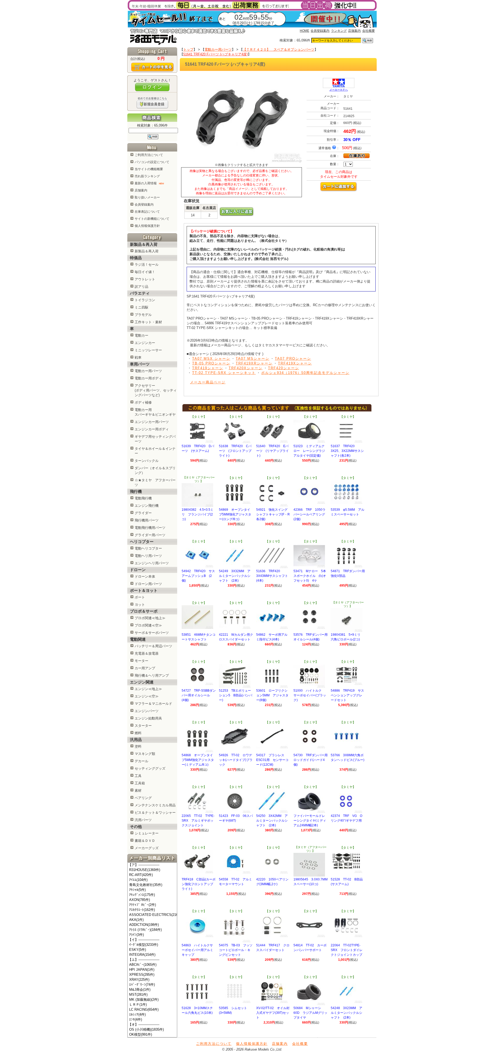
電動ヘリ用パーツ (148, 556)
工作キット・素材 (148, 322)
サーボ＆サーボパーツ (152, 633)
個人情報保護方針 (147, 226)
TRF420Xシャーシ (245, 368)
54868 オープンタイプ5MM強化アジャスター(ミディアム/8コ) (198, 759)
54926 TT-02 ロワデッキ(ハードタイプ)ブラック (236, 759)
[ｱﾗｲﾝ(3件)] (152, 934)
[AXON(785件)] (152, 900)
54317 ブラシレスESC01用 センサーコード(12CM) (272, 759)
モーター (141, 661)
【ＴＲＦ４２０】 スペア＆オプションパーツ (278, 49)
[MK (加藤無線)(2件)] (152, 999)
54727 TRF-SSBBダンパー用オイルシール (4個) (199, 695)
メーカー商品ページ (207, 382)
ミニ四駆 (141, 307)
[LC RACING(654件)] (152, 1009)
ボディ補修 (143, 402)
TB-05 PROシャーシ (211, 363)
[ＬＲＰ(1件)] (152, 1004)
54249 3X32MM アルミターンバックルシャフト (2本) (234, 575)
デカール (141, 761)
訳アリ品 (141, 287)
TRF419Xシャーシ (295, 363)
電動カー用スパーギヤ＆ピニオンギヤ (155, 412)
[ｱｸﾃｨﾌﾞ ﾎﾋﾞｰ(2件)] (152, 904)
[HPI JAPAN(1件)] (152, 969)
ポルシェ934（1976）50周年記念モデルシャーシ (305, 373)
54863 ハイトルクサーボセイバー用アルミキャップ (197, 950)
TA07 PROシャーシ (293, 359)
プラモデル (143, 315)
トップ (188, 49)
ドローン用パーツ (148, 584)
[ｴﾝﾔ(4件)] (152, 1019)
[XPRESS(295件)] (152, 974)
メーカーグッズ (147, 848)
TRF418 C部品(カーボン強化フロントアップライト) (199, 884)
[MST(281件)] (152, 994)
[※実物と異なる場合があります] (241, 162)
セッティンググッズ (150, 768)
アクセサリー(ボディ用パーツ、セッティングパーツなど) (156, 390)
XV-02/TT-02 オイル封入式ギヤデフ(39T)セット (273, 1012)
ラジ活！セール (147, 265)
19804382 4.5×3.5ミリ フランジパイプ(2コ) (197, 514)
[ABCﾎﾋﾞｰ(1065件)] (152, 964)
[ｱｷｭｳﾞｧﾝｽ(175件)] (152, 895)
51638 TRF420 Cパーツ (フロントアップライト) (235, 450)
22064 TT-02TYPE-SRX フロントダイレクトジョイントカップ (347, 950)
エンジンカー (145, 343)
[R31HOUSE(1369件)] (152, 870)
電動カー (141, 335)
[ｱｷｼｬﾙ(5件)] (152, 890)
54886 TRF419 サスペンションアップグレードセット (347, 695)
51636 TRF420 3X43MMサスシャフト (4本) (273, 575)
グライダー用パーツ (150, 535)
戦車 (138, 357)
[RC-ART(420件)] (152, 875)
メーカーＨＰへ (338, 89)
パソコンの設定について (152, 162)
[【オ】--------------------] (152, 1024)
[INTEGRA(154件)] (152, 954)
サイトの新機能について (152, 219)
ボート (140, 597)
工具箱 (140, 783)
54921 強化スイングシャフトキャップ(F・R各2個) (273, 514)
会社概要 (368, 31)
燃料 (138, 733)
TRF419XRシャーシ (254, 363)
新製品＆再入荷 (147, 251)
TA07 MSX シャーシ (211, 359)
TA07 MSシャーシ (252, 359)
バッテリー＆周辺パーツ (153, 646)
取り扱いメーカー (147, 197)
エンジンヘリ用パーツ (152, 563)
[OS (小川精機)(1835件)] (152, 1029)
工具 (138, 776)
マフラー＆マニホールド (153, 704)
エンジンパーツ (147, 711)
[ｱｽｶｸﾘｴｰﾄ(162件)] (152, 909)
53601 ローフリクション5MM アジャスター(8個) (272, 695)
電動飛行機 (143, 498)
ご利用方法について (149, 155)
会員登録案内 (320, 31)
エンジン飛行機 (147, 506)
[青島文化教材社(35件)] (152, 885)
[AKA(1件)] (152, 919)
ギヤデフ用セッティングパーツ (155, 439)
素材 (138, 790)
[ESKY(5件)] (152, 949)
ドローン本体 (145, 576)
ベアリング (143, 798)
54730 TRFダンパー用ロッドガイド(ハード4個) (310, 759)
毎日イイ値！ (145, 272)
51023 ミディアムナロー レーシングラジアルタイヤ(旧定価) (309, 450)
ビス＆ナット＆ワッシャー (155, 813)
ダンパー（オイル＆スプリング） (155, 470)
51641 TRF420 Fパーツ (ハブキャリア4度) (215, 54)
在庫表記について (147, 211)
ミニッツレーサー (148, 350)
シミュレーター (147, 833)
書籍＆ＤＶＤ (145, 841)
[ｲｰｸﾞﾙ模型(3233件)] (152, 944)
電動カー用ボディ (148, 378)
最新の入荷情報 (146, 183)
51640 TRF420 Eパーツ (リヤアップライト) (272, 450)
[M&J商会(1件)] (152, 989)
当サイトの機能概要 (149, 169)
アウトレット (145, 279)
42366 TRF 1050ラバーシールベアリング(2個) (309, 514)
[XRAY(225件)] (152, 979)
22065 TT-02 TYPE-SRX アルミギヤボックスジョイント (198, 820)
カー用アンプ (145, 668)
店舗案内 (354, 31)
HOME (304, 31)
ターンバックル (147, 461)
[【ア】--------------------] (152, 865)
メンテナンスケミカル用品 (155, 805)
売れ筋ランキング (147, 176)
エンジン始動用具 (148, 718)
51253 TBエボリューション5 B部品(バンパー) (235, 695)
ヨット (140, 605)
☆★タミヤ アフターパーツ (155, 482)
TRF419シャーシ (207, 368)
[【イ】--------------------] (152, 939)
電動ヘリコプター (148, 548)
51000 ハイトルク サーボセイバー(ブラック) (309, 695)
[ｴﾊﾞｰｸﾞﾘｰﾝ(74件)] (152, 984)
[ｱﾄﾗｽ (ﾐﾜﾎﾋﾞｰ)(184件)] (152, 929)
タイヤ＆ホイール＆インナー (155, 451)
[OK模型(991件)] (152, 1034)
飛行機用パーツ (147, 520)
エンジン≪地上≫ (148, 689)
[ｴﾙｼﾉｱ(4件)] (152, 1014)
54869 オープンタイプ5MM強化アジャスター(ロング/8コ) (235, 514)
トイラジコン (145, 300)
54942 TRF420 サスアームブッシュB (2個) (198, 575)
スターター (143, 726)
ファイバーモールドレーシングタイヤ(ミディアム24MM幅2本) (309, 820)
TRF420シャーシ (283, 368)
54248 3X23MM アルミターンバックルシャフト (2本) (346, 1012)
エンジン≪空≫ (147, 696)
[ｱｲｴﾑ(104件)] (152, 880)
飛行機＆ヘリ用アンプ (152, 675)
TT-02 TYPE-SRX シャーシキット (224, 373)
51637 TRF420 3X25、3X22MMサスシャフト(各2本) (347, 450)
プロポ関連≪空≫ (148, 625)
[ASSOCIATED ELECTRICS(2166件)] (152, 914)
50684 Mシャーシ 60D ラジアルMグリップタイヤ (310, 1012)
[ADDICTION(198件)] (152, 924)
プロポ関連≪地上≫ (150, 618)
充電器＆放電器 (147, 653)
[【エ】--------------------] (152, 959)
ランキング (339, 31)
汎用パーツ (143, 820)
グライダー (143, 513)
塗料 (138, 746)
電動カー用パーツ (148, 371)
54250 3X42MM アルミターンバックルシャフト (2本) (272, 820)
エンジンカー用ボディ (152, 429)
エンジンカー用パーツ (152, 422)
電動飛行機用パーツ (150, 528)
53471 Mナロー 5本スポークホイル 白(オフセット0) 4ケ (309, 575)
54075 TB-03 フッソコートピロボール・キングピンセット (236, 950)
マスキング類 (145, 754)
